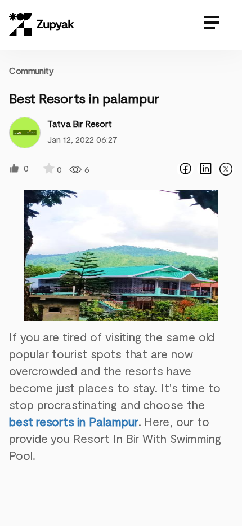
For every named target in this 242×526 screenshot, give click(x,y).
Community (31, 70)
